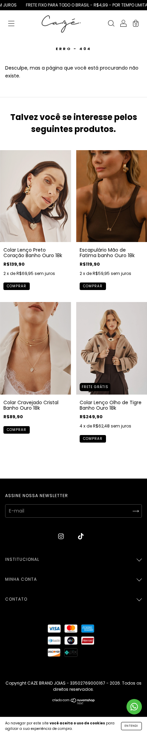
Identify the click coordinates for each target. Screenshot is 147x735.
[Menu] (11, 24)
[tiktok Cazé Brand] (81, 536)
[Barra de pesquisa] (111, 24)
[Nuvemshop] (73, 702)
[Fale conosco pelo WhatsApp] (134, 706)
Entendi (131, 726)
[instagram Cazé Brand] (61, 536)
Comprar (16, 286)
